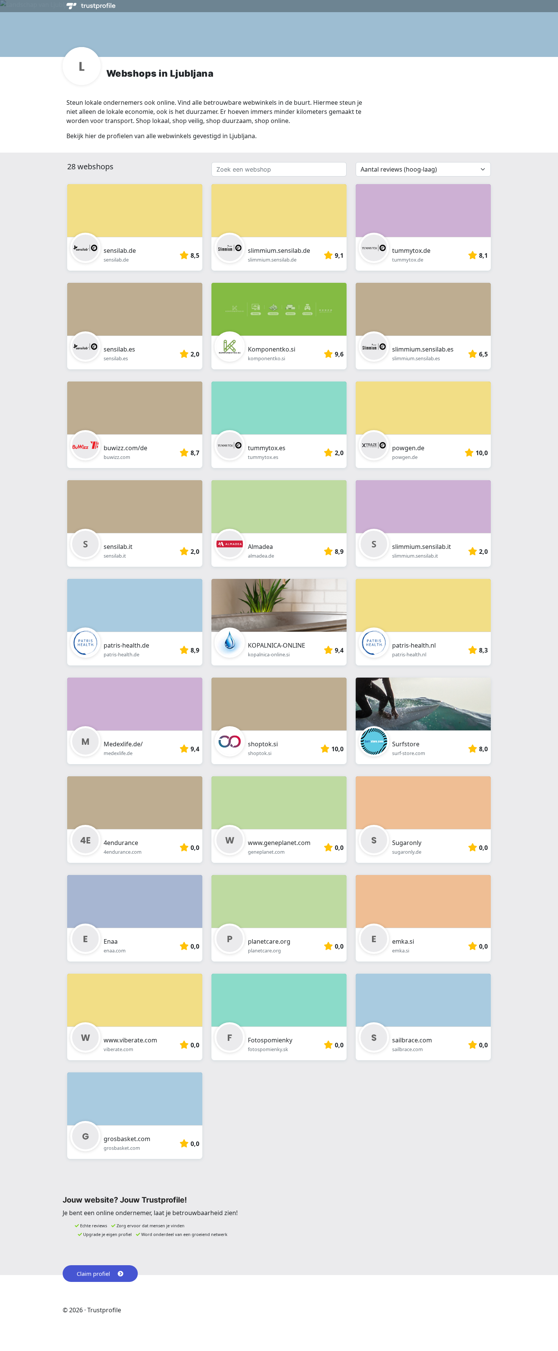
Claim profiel (93, 1273)
